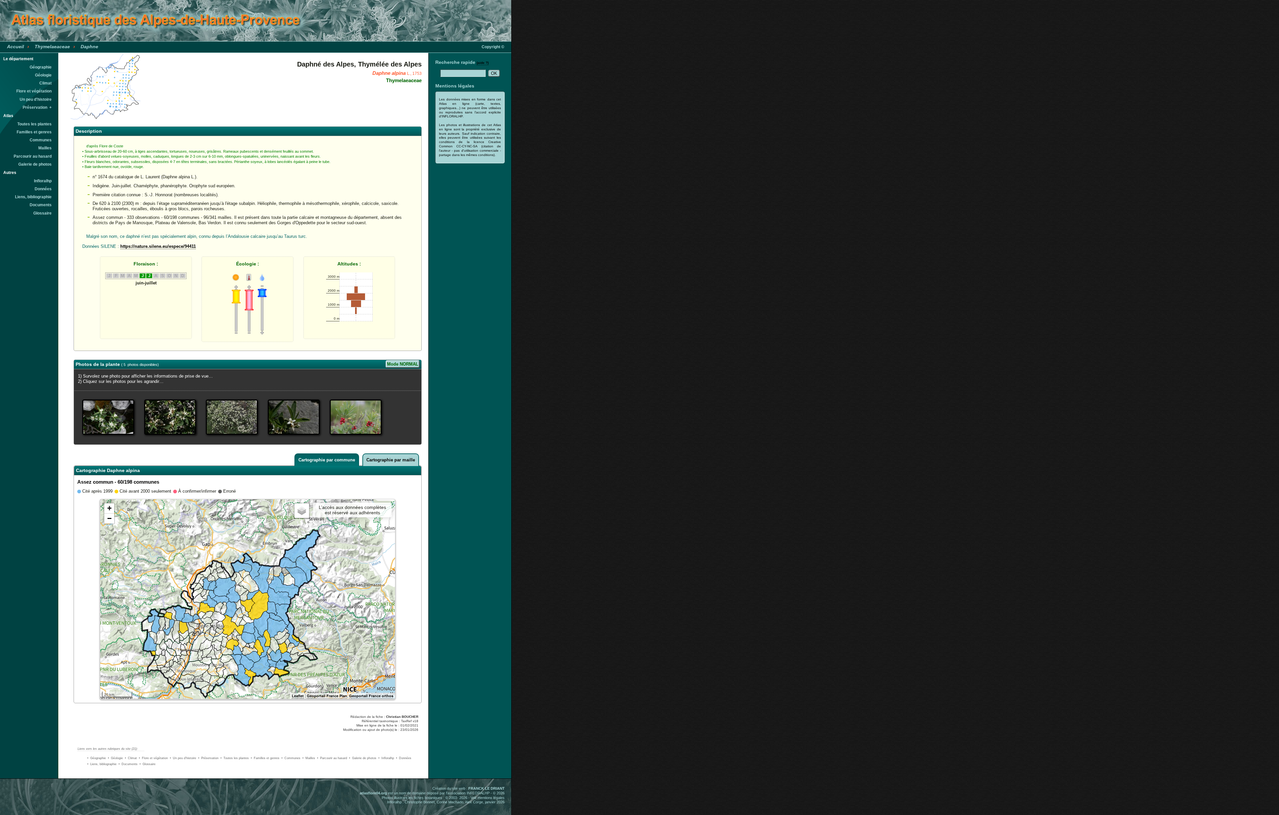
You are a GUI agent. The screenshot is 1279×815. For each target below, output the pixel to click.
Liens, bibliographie (33, 197)
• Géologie (115, 758)
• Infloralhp (386, 758)
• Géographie (96, 758)
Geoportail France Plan (327, 695)
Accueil (15, 46)
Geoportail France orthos (371, 695)
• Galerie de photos (362, 758)
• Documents (128, 764)
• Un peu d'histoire (183, 758)
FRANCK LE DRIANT (486, 788)
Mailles (45, 148)
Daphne (89, 46)
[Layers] (301, 510)
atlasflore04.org (373, 793)
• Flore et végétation (153, 758)
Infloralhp (43, 181)
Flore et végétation (34, 91)
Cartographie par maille (390, 459)
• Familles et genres (265, 758)
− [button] (109, 518)
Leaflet (298, 695)
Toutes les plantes (34, 124)
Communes (41, 140)
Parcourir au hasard (33, 156)
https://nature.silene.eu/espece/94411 (158, 246)
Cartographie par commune (326, 459)
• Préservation (208, 758)
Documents (41, 205)
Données (43, 189)
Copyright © (493, 47)
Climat (45, 83)
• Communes (290, 758)
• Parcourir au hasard (332, 758)
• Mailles (308, 758)
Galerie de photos (35, 164)
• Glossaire (148, 764)
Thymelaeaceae (52, 46)
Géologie (43, 75)
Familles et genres (34, 132)
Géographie (41, 67)
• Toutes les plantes (234, 758)
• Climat (131, 758)
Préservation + (37, 107)
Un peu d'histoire (36, 99)
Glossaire (42, 213)
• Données (403, 758)
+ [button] (109, 508)
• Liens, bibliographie (102, 764)
